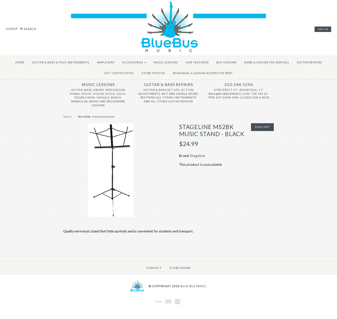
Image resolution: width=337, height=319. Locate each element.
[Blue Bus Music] (168, 52)
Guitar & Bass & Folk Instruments (60, 62)
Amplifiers (105, 62)
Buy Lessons (226, 62)
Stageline (197, 156)
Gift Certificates (119, 73)
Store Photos (153, 73)
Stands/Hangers (103, 116)
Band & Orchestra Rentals (266, 62)
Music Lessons (166, 62)
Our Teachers (197, 62)
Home (19, 62)
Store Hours (180, 267)
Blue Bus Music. (193, 286)
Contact (154, 267)
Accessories (134, 62)
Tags (67, 116)
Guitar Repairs (309, 62)
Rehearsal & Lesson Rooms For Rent (203, 73)
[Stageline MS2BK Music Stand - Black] (110, 126)
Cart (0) (322, 29)
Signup (12, 28)
